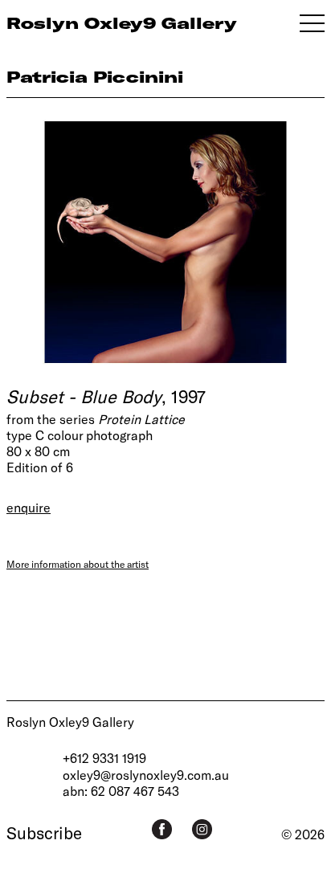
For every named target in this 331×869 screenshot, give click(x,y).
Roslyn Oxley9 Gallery (70, 721)
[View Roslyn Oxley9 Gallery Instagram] (202, 829)
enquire (28, 507)
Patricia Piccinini (94, 76)
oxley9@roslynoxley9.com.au (146, 774)
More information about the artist (77, 563)
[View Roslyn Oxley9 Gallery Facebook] (162, 829)
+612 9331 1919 (104, 757)
